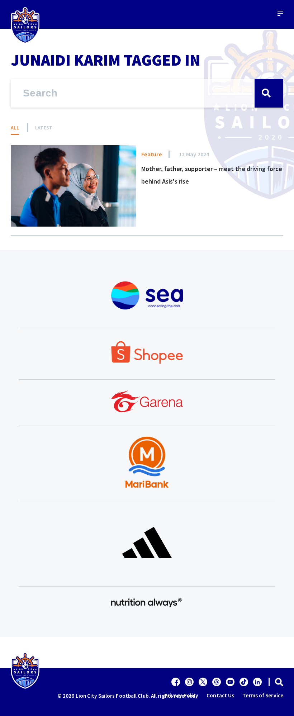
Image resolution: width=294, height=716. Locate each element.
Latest (44, 127)
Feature (151, 154)
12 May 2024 (194, 154)
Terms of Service (262, 695)
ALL (15, 127)
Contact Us (220, 695)
